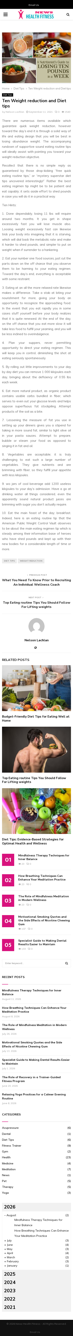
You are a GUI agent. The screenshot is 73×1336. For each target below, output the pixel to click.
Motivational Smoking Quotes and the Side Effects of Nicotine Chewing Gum (44, 920)
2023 (9, 1290)
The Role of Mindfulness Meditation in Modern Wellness (43, 898)
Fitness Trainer (11, 1145)
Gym (5, 1151)
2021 (9, 1307)
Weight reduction (31, 561)
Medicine (7, 1163)
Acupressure (10, 1128)
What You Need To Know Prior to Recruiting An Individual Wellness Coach (36, 582)
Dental (6, 1134)
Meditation (9, 1169)
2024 (9, 1282)
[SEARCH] (66, 963)
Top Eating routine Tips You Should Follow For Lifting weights (36, 604)
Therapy (7, 1187)
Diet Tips (7, 94)
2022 (9, 1299)
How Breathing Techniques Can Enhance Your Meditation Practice (41, 877)
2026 (9, 1207)
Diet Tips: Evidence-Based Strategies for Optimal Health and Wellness (33, 841)
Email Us (34, 4)
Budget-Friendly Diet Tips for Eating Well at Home (36, 719)
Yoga (5, 1193)
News (6, 1175)
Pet (4, 1181)
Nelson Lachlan (15, 111)
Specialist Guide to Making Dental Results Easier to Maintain (42, 942)
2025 (9, 1274)
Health (6, 1157)
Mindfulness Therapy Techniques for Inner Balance (43, 857)
